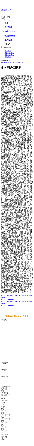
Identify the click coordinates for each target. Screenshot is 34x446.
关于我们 (8, 27)
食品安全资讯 (10, 36)
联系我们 (8, 40)
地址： (3, 425)
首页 (6, 23)
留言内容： (5, 393)
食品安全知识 (10, 31)
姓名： (3, 398)
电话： (3, 413)
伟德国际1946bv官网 (7, 62)
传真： (3, 417)
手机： (3, 409)
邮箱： (3, 421)
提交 (3, 439)
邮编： (3, 429)
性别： (3, 402)
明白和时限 (10, 299)
